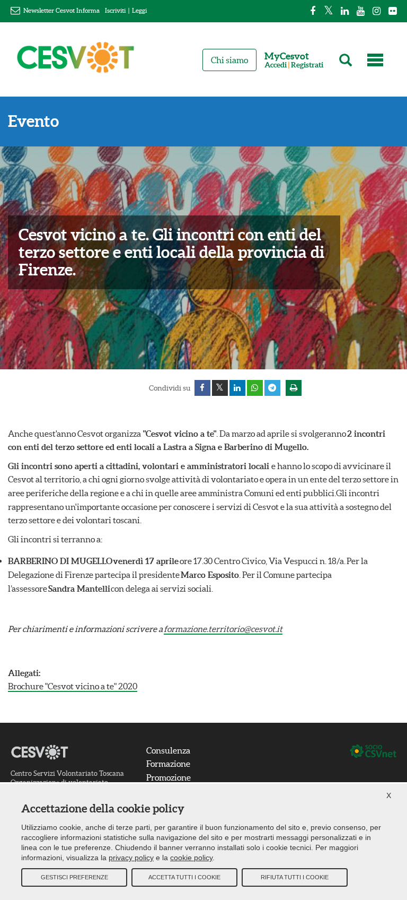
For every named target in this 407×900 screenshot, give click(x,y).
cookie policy (191, 857)
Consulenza (168, 750)
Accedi (275, 65)
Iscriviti (115, 10)
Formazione (168, 763)
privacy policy (131, 857)
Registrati (307, 65)
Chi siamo (229, 60)
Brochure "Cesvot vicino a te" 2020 (72, 686)
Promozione (168, 777)
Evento (33, 121)
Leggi (139, 10)
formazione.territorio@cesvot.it (223, 629)
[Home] (76, 62)
